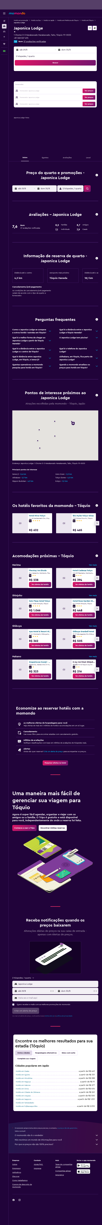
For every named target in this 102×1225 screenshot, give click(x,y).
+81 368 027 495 (21, 38)
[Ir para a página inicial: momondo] (17, 13)
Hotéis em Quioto (23, 1075)
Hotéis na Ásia (36, 20)
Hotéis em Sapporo (23, 1099)
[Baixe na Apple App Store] (83, 1171)
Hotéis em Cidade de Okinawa (28, 1092)
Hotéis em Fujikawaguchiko (27, 1106)
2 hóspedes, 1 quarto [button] (25, 56)
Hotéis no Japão (49, 20)
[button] (4, 13)
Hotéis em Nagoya (23, 1082)
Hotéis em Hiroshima (24, 1078)
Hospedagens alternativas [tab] (46, 1053)
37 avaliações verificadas (35, 42)
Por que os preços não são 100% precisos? (34, 1144)
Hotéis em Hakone (23, 1085)
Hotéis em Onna (22, 1089)
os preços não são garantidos (67, 1128)
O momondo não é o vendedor (29, 1135)
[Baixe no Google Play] (83, 1165)
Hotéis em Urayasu (23, 1096)
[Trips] (4, 43)
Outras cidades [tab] (23, 1053)
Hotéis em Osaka (22, 1071)
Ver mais (93, 565)
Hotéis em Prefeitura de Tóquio (68, 20)
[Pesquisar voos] (4, 21)
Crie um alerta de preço (53, 751)
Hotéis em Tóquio (88, 20)
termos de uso (50, 1016)
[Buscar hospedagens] (4, 26)
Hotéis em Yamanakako (25, 1103)
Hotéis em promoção (21, 20)
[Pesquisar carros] (4, 31)
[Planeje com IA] (4, 36)
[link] (40, 584)
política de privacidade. (64, 1016)
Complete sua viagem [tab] (26, 1059)
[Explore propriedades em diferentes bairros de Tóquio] (96, 556)
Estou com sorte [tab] (68, 1053)
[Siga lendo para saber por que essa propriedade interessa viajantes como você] (96, 319)
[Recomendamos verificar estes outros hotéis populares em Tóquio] (96, 505)
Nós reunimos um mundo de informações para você (38, 1140)
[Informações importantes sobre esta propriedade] (96, 258)
